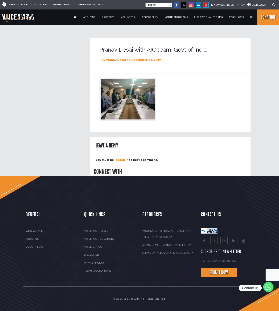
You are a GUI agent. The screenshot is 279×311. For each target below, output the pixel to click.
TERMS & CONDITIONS (97, 270)
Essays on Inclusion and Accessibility (168, 252)
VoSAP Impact (35, 246)
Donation (268, 17)
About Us (89, 17)
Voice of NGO (93, 246)
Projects (108, 17)
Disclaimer (91, 254)
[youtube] (206, 5)
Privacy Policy (94, 262)
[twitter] (183, 5)
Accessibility (150, 17)
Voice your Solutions (99, 238)
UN (252, 17)
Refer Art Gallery (90, 4)
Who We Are (34, 230)
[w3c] (209, 230)
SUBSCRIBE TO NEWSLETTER (221, 251)
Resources (236, 17)
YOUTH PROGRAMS (176, 17)
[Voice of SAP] (18, 18)
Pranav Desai (116, 60)
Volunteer (128, 17)
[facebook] (176, 5)
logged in (121, 160)
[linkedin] (198, 5)
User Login (259, 4)
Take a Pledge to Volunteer (28, 4)
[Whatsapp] (268, 288)
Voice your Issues (96, 230)
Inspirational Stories (208, 17)
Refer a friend (63, 4)
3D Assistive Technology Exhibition (167, 244)
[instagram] (191, 5)
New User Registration (229, 4)
